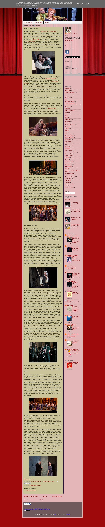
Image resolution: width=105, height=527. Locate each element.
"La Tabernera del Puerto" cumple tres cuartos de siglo (75, 226)
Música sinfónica (69, 143)
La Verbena (69, 315)
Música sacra (68, 141)
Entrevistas (67, 123)
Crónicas (67, 114)
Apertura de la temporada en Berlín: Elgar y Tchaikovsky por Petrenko (76, 240)
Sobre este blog (68, 199)
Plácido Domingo (69, 161)
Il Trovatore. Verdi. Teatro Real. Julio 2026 (76, 259)
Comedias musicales (70, 103)
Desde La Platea (71, 272)
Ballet (66, 94)
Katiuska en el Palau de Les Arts (75, 318)
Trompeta (67, 182)
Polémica (67, 162)
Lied (66, 132)
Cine (66, 99)
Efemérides (67, 119)
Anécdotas (67, 90)
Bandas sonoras (69, 95)
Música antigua (68, 133)
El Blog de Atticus (71, 281)
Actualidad (31, 485)
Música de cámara (69, 135)
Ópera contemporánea (70, 152)
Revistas (67, 168)
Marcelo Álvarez (31, 41)
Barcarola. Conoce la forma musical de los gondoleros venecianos (76, 309)
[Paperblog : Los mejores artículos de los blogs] (27, 504)
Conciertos (67, 106)
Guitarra (67, 128)
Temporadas (68, 180)
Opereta (67, 157)
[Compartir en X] (27, 483)
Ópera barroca (68, 150)
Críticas (67, 112)
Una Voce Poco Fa (71, 246)
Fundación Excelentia (70, 124)
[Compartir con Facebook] (29, 483)
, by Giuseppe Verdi (49, 31)
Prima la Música (34, 8)
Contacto (47, 22)
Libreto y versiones (29, 479)
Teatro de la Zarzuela (70, 176)
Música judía (68, 139)
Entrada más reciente (31, 496)
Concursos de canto (69, 110)
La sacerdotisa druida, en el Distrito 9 (75, 204)
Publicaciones (68, 164)
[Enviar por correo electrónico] (25, 483)
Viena (66, 185)
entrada (39, 265)
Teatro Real (68, 178)
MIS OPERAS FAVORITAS (73, 340)
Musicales (67, 146)
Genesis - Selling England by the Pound (75, 294)
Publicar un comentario (31, 490)
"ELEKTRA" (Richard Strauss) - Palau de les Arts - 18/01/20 (76, 285)
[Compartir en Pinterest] (30, 483)
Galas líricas (68, 126)
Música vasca (68, 144)
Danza (66, 115)
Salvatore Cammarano (50, 78)
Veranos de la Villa (69, 184)
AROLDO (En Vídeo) (71, 336)
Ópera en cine (37, 485)
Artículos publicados (69, 92)
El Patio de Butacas (71, 324)
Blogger (68, 514)
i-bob (55, 514)
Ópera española (69, 155)
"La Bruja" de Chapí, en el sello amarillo (75, 210)
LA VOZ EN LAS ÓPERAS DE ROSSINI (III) (76, 352)
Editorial (67, 117)
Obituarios (67, 148)
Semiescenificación (69, 173)
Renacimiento (68, 166)
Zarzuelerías (70, 266)
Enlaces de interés (38, 22)
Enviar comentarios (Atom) (37, 499)
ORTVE (67, 159)
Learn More (80, 3)
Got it (87, 3)
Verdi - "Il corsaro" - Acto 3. (73, 301)
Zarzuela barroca (69, 187)
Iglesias (67, 130)
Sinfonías (67, 175)
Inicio (45, 496)
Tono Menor (70, 305)
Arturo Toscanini (52, 108)
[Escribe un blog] (26, 483)
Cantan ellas (70, 300)
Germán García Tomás (72, 33)
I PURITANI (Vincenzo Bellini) (75, 342)
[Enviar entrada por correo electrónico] (57, 481)
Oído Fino (69, 291)
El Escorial (67, 121)
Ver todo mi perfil (69, 40)
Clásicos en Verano (69, 101)
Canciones (67, 97)
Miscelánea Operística (72, 349)
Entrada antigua (57, 496)
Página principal (28, 22)
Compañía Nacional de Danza (72, 104)
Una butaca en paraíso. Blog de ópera (72, 256)
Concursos (67, 108)
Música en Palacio (69, 137)
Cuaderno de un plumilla (73, 362)
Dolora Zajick (35, 39)
